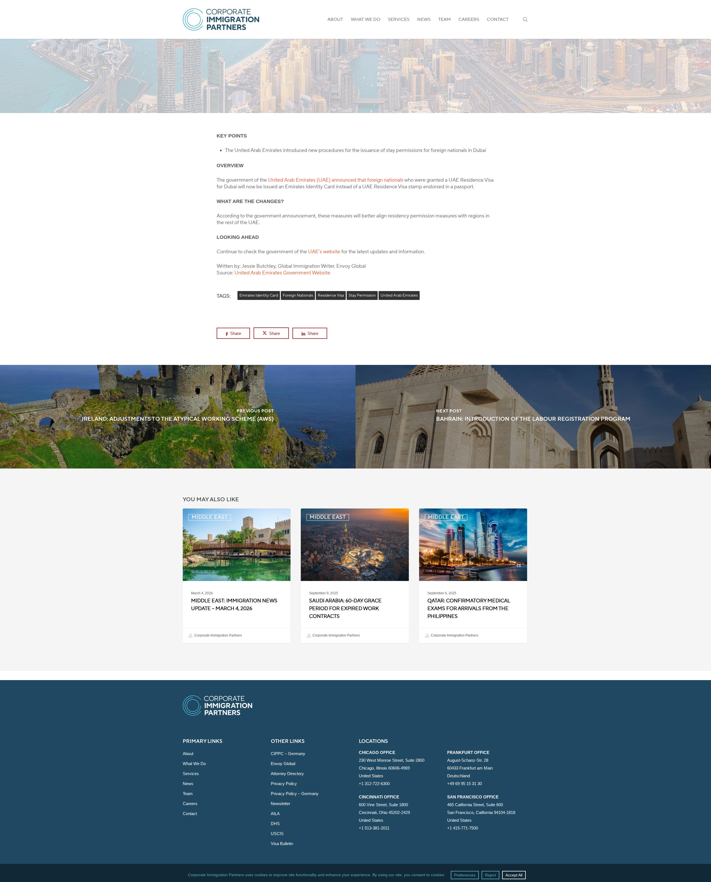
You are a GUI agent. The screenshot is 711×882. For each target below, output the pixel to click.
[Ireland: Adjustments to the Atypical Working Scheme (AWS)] (178, 416)
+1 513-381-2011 (374, 828)
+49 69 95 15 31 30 (464, 783)
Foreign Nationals (298, 295)
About (188, 753)
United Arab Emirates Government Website (282, 273)
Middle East (355, 110)
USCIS (277, 833)
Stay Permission (362, 295)
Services (191, 773)
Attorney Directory (287, 773)
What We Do (194, 763)
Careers (190, 803)
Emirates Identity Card (258, 295)
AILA (275, 813)
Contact (190, 813)
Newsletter (280, 803)
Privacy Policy (284, 783)
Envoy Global (283, 763)
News (188, 783)
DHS (275, 823)
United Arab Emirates (399, 295)
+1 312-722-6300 (374, 783)
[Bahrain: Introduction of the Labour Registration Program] (533, 416)
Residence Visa (331, 295)
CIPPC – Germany (288, 753)
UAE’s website (324, 252)
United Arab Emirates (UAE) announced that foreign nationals (335, 180)
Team (188, 793)
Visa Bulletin (282, 843)
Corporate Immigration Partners (218, 635)
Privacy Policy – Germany (295, 793)
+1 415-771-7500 (462, 828)
